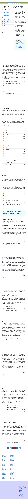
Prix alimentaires (7, 15)
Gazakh (4, 470)
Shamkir (4, 478)
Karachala (4, 469)
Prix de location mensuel (8, 29)
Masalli (12, 466)
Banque (12, 459)
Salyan (12, 474)
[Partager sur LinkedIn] (17, 448)
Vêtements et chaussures (8, 27)
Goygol (12, 476)
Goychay (12, 478)
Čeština (21, 495)
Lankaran (12, 458)
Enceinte (12, 456)
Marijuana (4, 458)
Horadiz (4, 464)
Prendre (12, 477)
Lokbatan (4, 466)
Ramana (4, 472)
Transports (6, 17)
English (21, 489)
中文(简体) (21, 496)
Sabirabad (4, 474)
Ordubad (12, 467)
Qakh (12, 469)
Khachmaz (4, 476)
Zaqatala (12, 455)
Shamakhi (12, 473)
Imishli (12, 464)
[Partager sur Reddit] (20, 448)
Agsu (12, 461)
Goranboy (12, 463)
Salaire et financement (7, 23)
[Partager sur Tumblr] (13, 448)
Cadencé (12, 472)
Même (4, 475)
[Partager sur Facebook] (8, 448)
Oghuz (4, 467)
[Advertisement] (14, 56)
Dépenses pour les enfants (8, 25)
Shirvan (12, 457)
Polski (21, 491)
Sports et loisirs (6, 21)
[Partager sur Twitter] (11, 448)
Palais (12, 475)
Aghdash (4, 461)
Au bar (4, 460)
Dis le (4, 454)
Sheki (4, 457)
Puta (11, 468)
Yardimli (12, 454)
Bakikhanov (4, 459)
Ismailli (4, 465)
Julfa (3, 463)
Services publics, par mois (8, 19)
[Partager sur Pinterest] (15, 448)
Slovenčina (21, 494)
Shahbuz (4, 473)
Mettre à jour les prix (12, 214)
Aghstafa (12, 460)
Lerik (12, 465)
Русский (21, 490)
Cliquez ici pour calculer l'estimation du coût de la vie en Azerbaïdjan (20, 47)
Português (21, 493)
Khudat (4, 477)
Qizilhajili (12, 470)
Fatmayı (4, 479)
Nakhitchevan (5, 456)
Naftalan (4, 468)
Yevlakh (4, 455)
